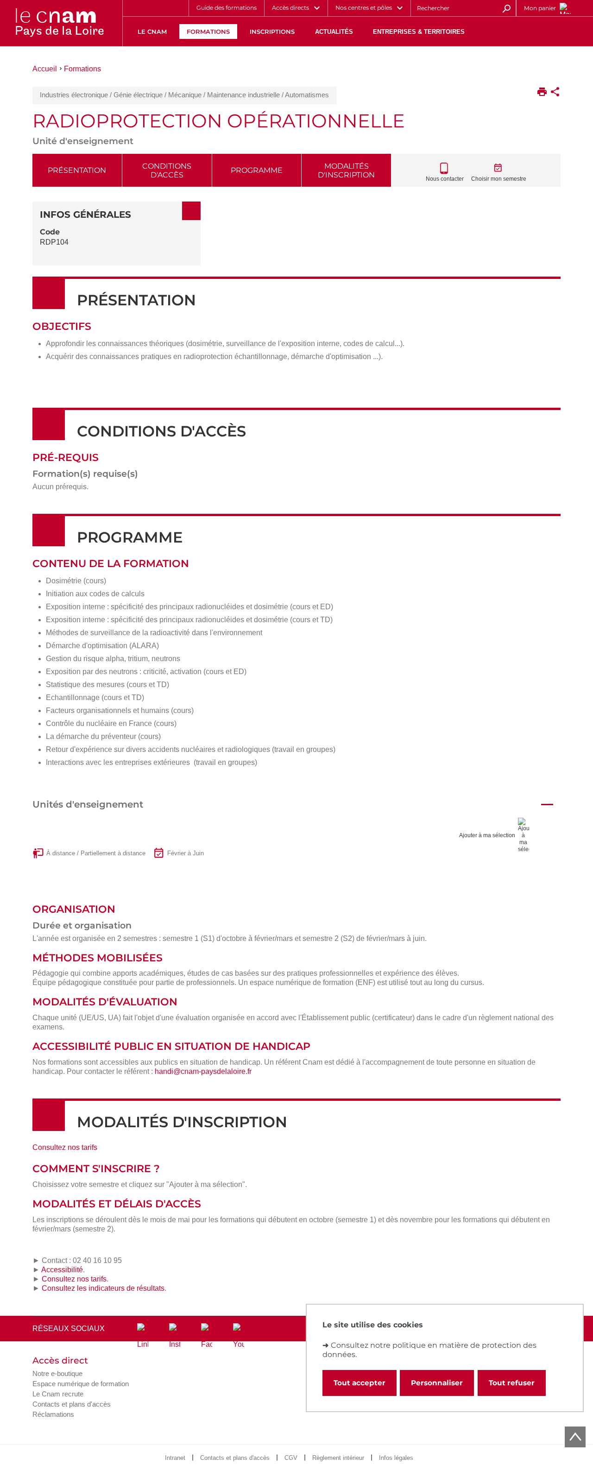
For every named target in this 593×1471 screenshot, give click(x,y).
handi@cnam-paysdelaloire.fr (203, 1071)
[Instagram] (174, 1336)
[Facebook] (206, 1336)
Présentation (77, 170)
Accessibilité (62, 1270)
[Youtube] (238, 1336)
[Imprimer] (542, 92)
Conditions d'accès (166, 170)
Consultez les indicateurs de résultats (103, 1288)
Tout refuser (512, 1382)
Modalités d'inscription (346, 170)
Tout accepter (359, 1382)
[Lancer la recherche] (506, 8)
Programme (257, 170)
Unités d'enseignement (87, 804)
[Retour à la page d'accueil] (59, 23)
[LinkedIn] (142, 1336)
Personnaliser (437, 1382)
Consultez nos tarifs (64, 1147)
